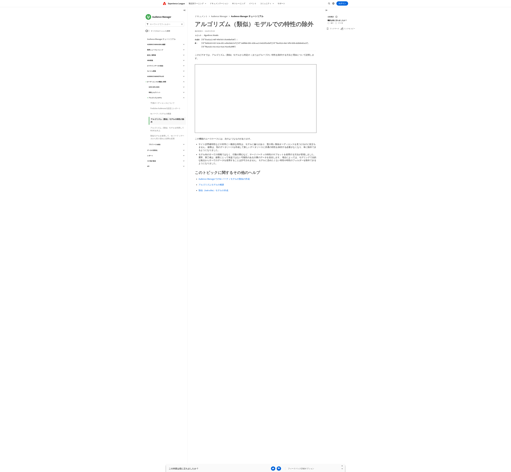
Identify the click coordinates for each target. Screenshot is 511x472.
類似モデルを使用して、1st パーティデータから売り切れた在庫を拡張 (167, 137)
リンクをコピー (349, 29)
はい (332, 23)
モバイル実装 (151, 71)
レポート (150, 156)
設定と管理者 (151, 55)
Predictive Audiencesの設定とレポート (165, 108)
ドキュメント (201, 16)
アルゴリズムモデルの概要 (211, 184)
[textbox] (165, 24)
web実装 (150, 60)
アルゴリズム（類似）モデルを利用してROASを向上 (167, 129)
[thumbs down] (279, 468)
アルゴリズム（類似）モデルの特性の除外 (167, 120)
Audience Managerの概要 (156, 44)
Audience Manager (219, 16)
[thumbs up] (273, 468)
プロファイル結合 (154, 144)
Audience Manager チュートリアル (247, 16)
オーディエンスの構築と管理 (156, 82)
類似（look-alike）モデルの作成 (213, 190)
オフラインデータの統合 (155, 66)
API (148, 166)
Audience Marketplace (155, 76)
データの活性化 (152, 150)
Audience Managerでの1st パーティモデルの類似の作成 (224, 179)
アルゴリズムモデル (155, 98)
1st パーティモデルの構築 (160, 113)
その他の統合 (151, 161)
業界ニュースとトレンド (155, 50)
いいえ (340, 23)
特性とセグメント (154, 92)
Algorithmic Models (211, 35)
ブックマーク (334, 29)
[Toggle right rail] (326, 10)
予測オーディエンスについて (162, 103)
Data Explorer (154, 87)
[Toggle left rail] (184, 10)
